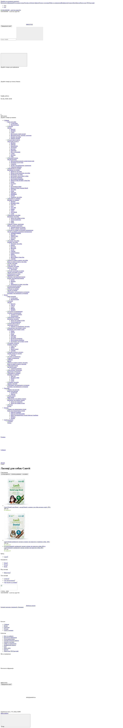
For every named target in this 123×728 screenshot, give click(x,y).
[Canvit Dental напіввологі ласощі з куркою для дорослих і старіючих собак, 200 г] (63, 526)
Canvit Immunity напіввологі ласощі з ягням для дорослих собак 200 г (23, 548)
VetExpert (13, 192)
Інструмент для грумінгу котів (19, 341)
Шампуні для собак (16, 171)
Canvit (12, 132)
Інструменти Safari (16, 186)
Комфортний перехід (67, 3)
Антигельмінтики (16, 219)
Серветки (13, 164)
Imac (12, 283)
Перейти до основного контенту (10, 1)
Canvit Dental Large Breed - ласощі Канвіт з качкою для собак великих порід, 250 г (27, 507)
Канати (13, 245)
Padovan (13, 394)
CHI (12, 185)
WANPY (13, 131)
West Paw (13, 255)
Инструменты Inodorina (17, 340)
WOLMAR (14, 212)
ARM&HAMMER (16, 233)
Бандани (13, 149)
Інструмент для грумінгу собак (19, 176)
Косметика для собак (17, 174)
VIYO (12, 210)
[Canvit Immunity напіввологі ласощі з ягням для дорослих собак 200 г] (63, 546)
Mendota (13, 201)
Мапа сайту (7, 648)
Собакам (6, 120)
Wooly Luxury (14, 349)
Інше (12, 156)
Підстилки (14, 269)
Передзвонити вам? (6, 26)
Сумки (13, 153)
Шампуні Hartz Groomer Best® (19, 188)
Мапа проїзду (4, 713)
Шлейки (13, 143)
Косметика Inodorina (16, 177)
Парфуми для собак (16, 197)
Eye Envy (13, 183)
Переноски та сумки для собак (19, 284)
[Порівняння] (14, 59)
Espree (12, 182)
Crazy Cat (13, 346)
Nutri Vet (13, 204)
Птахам (6, 407)
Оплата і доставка (44, 3)
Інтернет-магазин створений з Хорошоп (12, 607)
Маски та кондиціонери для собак (20, 173)
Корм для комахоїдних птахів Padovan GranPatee (24, 415)
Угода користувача (18, 3)
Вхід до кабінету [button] (8, 636)
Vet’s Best (13, 189)
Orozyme (13, 237)
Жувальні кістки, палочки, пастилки (21, 135)
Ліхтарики (14, 147)
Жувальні (13, 248)
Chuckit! (13, 251)
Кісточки (13, 246)
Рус (5, 7)
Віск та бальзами (15, 152)
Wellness (13, 417)
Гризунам (6, 388)
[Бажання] (61, 74)
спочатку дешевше (16, 474)
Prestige (13, 418)
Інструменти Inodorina (17, 179)
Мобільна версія (30, 605)
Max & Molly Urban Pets (17, 257)
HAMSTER (14, 392)
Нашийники (14, 146)
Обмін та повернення (55, 3)
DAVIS (13, 195)
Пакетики (13, 150)
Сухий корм (14, 123)
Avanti (12, 249)
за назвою (25, 474)
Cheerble (13, 258)
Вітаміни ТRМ (15, 203)
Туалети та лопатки (16, 314)
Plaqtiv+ (13, 239)
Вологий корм (15, 125)
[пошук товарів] (29, 33)
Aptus (12, 221)
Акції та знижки (8, 420)
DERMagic (14, 194)
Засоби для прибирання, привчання (21, 165)
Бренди (78, 3)
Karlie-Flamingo (15, 252)
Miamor (13, 308)
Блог (74, 3)
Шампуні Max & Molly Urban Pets (20, 180)
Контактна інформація (7, 3)
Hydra (12, 191)
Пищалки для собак (16, 243)
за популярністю (5, 474)
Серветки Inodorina (16, 167)
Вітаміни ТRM (15, 377)
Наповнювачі (14, 316)
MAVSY (13, 129)
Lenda (12, 213)
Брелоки (13, 155)
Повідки (13, 144)
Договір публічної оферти (31, 3)
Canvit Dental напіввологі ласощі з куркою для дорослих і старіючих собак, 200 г (27, 541)
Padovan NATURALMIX (18, 413)
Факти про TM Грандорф (87, 3)
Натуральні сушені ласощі (18, 134)
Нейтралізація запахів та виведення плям (22, 161)
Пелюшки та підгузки (17, 162)
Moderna (13, 281)
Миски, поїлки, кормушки (18, 228)
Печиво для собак (16, 137)
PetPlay (13, 254)
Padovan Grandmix (16, 412)
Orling (12, 222)
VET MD (13, 207)
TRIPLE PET (14, 236)
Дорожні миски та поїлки (18, 227)
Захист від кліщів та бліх (18, 218)
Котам (6, 295)
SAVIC (13, 280)
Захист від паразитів (16, 401)
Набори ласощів (15, 138)
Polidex (13, 209)
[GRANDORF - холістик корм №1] (9, 589)
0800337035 (29, 24)
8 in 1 (12, 206)
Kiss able (13, 234)
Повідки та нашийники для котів (20, 326)
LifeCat (13, 305)
